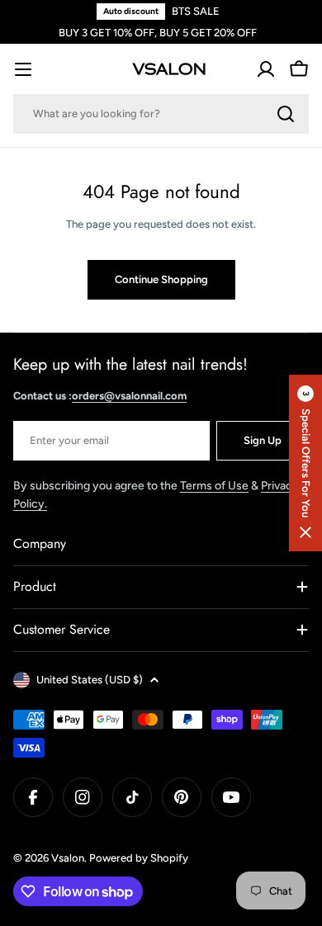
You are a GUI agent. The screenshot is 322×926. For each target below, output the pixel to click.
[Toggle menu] (23, 69)
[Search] (286, 114)
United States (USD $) (89, 679)
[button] (305, 463)
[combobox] (161, 114)
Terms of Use (214, 486)
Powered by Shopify (138, 858)
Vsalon (67, 858)
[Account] (266, 69)
